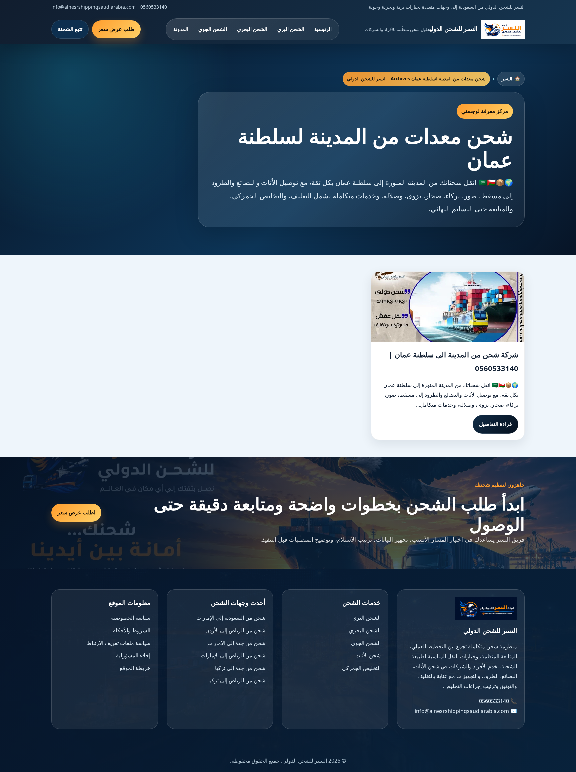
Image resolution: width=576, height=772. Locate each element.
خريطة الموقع (135, 668)
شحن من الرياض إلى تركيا (236, 680)
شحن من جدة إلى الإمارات (236, 643)
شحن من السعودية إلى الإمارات (230, 617)
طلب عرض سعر (116, 29)
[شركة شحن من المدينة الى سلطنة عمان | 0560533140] (447, 307)
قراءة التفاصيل (495, 424)
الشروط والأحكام (131, 630)
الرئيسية (323, 29)
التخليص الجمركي (361, 668)
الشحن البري (290, 29)
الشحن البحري (252, 29)
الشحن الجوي (212, 29)
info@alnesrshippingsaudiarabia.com (93, 7)
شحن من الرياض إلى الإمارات (233, 655)
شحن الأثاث (368, 655)
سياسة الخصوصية (130, 617)
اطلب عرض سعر (76, 512)
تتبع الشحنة (70, 29)
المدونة (180, 29)
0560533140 (153, 7)
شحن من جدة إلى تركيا (240, 668)
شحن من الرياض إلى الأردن (235, 630)
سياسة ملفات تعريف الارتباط (118, 643)
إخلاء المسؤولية (133, 655)
